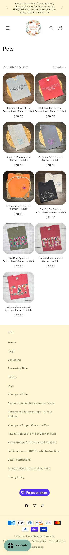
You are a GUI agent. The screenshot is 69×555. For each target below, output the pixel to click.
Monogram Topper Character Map (28, 425)
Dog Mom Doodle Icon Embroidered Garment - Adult (18, 109)
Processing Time (18, 368)
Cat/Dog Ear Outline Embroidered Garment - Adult (50, 211)
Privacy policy (39, 541)
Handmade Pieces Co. (32, 536)
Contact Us (14, 359)
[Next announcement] (62, 8)
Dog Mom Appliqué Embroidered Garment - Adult (18, 259)
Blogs (11, 351)
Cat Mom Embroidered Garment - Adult (50, 158)
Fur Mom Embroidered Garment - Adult (50, 259)
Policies (12, 377)
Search (12, 342)
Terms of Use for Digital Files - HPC (29, 468)
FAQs (11, 385)
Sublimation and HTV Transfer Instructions (34, 451)
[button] (7, 28)
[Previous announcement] (7, 8)
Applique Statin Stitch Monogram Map (31, 403)
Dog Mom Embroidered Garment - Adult (18, 158)
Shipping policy (36, 546)
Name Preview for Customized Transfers (32, 442)
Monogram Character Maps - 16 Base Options (30, 414)
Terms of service (57, 541)
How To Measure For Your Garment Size (32, 433)
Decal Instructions (19, 459)
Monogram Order (18, 394)
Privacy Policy (16, 477)
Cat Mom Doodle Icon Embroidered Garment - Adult (50, 109)
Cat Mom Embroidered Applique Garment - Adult (18, 308)
